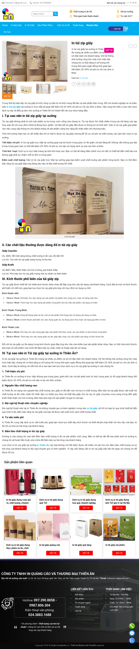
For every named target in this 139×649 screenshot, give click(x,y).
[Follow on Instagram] (130, 3)
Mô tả (7, 96)
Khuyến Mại (92, 25)
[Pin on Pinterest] (88, 84)
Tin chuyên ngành (83, 603)
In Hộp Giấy (16, 25)
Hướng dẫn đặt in (70, 3)
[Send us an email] (135, 3)
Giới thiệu (79, 594)
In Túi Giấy (29, 25)
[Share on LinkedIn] (93, 84)
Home (5, 25)
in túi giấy (92, 408)
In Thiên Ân (43, 445)
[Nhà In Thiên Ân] (15, 14)
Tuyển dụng (78, 25)
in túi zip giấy (14, 106)
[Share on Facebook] (74, 84)
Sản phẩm (79, 598)
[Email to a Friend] (84, 84)
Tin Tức (7, 32)
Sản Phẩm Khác (44, 25)
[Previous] (6, 61)
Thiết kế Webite (77, 645)
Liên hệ (78, 611)
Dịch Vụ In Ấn (63, 25)
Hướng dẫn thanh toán (95, 3)
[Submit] (55, 14)
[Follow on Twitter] (133, 3)
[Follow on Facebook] (128, 3)
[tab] (7, 96)
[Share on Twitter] (79, 84)
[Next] (62, 61)
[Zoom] (5, 78)
